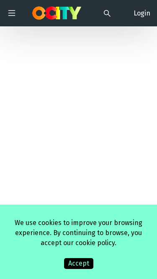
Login (142, 13)
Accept (78, 263)
